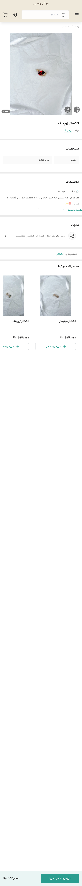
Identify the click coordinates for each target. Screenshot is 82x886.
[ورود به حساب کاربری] (15, 15)
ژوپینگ (68, 130)
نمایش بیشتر (74, 210)
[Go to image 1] (6, 111)
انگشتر (65, 26)
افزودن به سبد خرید (60, 878)
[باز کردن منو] (76, 15)
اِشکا (77, 26)
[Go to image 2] (3, 111)
